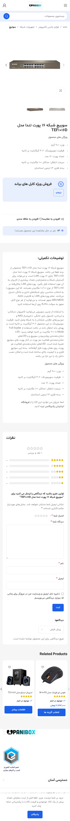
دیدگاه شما (57, 522)
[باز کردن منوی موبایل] (65, 5)
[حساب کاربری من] (4, 5)
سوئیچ (12, 27)
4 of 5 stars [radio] (38, 515)
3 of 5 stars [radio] (41, 515)
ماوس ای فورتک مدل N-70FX (52, 692)
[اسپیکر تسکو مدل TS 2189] (18, 676)
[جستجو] (6, 16)
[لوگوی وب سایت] (35, 5)
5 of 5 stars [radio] (35, 515)
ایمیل (60, 578)
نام (61, 563)
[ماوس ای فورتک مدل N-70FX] (52, 676)
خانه (65, 27)
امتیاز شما (58, 515)
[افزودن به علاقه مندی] (42, 667)
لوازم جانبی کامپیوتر (48, 27)
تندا (57, 272)
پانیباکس (50, 406)
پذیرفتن (35, 814)
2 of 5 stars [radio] (43, 515)
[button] (63, 65)
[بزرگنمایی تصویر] (61, 91)
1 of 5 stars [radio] (46, 515)
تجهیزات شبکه (27, 27)
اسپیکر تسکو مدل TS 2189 (20, 692)
